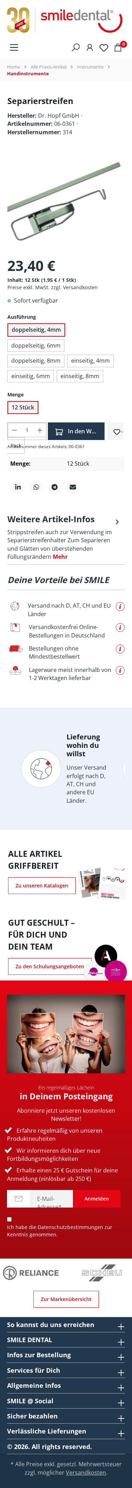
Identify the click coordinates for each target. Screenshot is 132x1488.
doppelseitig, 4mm (36, 330)
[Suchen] (76, 47)
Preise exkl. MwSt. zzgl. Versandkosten (52, 287)
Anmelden (96, 1198)
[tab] (64, 537)
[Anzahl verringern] (14, 430)
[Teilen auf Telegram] (55, 487)
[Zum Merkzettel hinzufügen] (117, 431)
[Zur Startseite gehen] (66, 20)
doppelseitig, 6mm (36, 345)
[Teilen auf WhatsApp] (36, 487)
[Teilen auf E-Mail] (73, 487)
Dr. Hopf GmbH (59, 115)
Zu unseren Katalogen (41, 885)
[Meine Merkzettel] (104, 47)
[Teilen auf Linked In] (18, 487)
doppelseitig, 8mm (36, 360)
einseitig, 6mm (30, 376)
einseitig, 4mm (90, 360)
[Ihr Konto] (90, 47)
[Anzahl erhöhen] (39, 430)
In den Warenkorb (86, 431)
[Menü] (14, 47)
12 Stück (23, 407)
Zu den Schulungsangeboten (49, 966)
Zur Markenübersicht (66, 1299)
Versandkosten (86, 1472)
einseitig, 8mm (80, 376)
